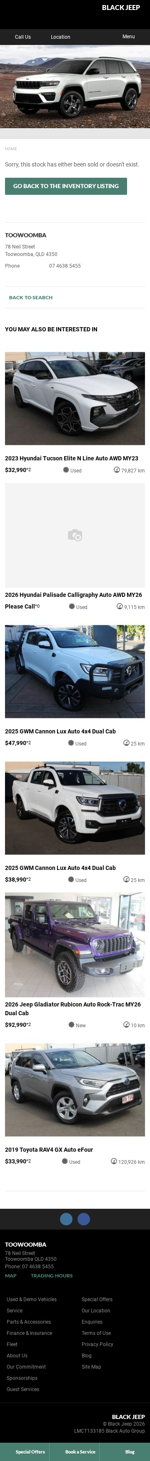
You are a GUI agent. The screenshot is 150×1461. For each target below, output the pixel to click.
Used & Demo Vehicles (32, 1299)
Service (14, 1311)
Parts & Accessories (29, 1322)
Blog (87, 1356)
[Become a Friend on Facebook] (84, 1219)
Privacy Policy (97, 1344)
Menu (128, 37)
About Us (17, 1356)
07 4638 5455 (65, 266)
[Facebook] (3, 147)
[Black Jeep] (27, 14)
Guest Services (23, 1389)
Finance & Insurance (29, 1333)
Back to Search (30, 297)
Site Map (91, 1367)
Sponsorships (22, 1378)
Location (60, 37)
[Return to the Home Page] (20, 1425)
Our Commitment (26, 1367)
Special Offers (97, 1299)
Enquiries (92, 1322)
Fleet (12, 1344)
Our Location (96, 1311)
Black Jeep (121, 8)
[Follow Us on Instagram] (66, 1219)
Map (11, 1275)
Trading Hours (52, 1275)
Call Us (23, 37)
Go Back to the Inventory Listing (66, 185)
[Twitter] (11, 147)
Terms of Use (96, 1333)
